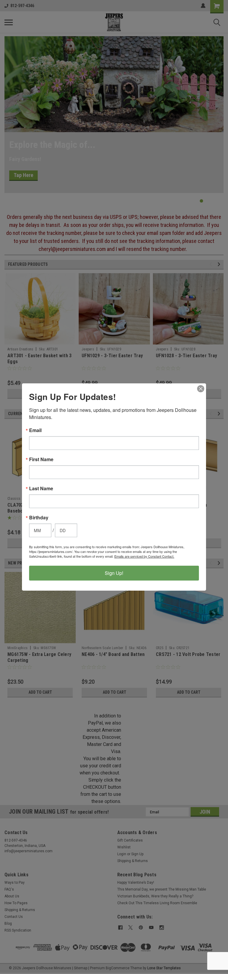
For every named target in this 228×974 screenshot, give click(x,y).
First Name (41, 459)
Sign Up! (114, 573)
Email (35, 430)
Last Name (41, 488)
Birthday (38, 517)
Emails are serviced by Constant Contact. (144, 556)
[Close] (200, 388)
